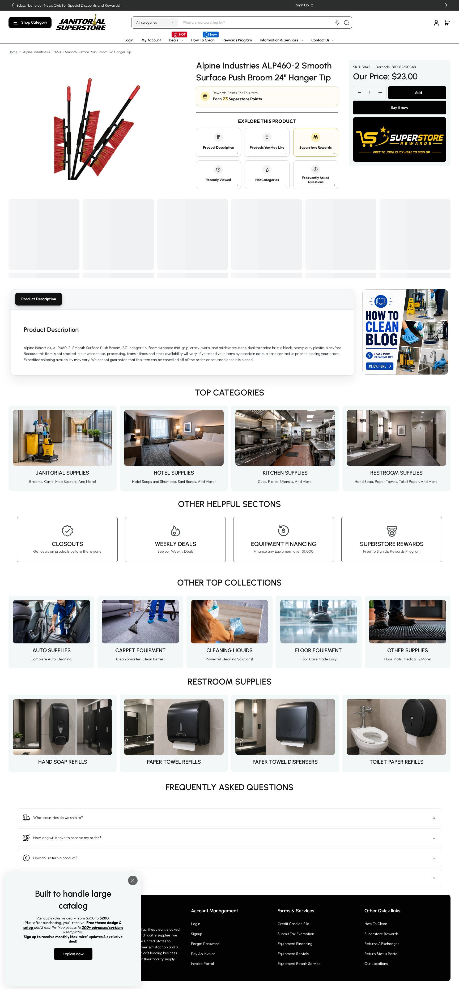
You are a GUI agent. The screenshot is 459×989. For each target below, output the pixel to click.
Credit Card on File (293, 923)
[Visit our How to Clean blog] (405, 332)
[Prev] (12, 5)
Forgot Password (205, 943)
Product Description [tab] (38, 298)
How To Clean (375, 923)
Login (195, 923)
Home (13, 52)
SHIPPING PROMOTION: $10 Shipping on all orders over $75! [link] (227, 5)
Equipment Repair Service (299, 963)
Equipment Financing (295, 943)
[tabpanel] (182, 342)
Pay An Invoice (203, 953)
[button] (30, 22)
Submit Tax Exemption (296, 933)
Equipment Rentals (293, 953)
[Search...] (346, 22)
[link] (176, 40)
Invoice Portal (202, 963)
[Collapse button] (229, 818)
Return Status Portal (381, 953)
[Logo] (81, 22)
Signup (196, 933)
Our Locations (376, 963)
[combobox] (266, 22)
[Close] (133, 880)
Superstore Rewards (381, 933)
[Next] (446, 5)
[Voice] (337, 22)
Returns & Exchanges (381, 943)
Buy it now (399, 107)
